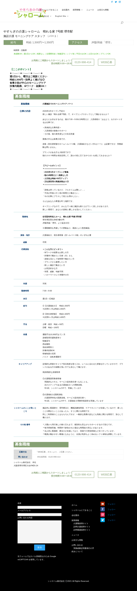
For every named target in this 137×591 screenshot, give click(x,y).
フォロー (111, 504)
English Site (60, 16)
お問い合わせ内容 (25, 518)
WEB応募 (106, 62)
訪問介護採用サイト (81, 527)
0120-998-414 (83, 62)
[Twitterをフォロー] (102, 520)
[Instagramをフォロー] (102, 514)
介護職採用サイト (80, 523)
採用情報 (76, 10)
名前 (19, 503)
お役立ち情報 (103, 10)
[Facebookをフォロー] (102, 509)
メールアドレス (24, 510)
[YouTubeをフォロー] (102, 504)
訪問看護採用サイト (81, 530)
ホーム (74, 505)
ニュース (90, 10)
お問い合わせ (43, 16)
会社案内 (65, 10)
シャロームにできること (48, 10)
